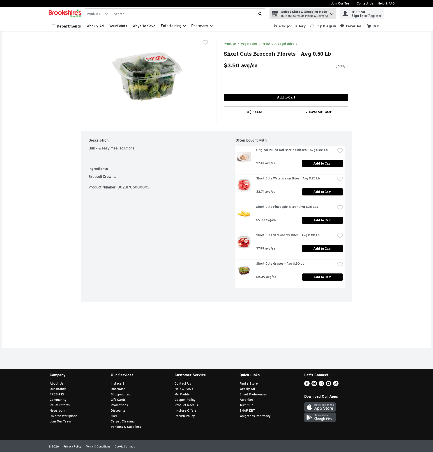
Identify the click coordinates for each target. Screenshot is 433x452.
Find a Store (249, 383)
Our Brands (58, 389)
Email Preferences (253, 394)
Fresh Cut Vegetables (278, 44)
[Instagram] (321, 385)
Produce (230, 44)
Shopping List (121, 394)
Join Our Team (341, 3)
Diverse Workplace (63, 416)
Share (257, 112)
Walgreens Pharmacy (255, 416)
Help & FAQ (386, 3)
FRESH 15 (57, 394)
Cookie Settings (125, 446)
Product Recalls (186, 405)
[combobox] (97, 13)
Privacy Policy (72, 446)
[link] (290, 26)
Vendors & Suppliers (126, 427)
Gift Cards (118, 400)
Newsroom (57, 410)
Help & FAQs (184, 389)
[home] (66, 13)
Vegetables (249, 44)
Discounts (118, 410)
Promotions (119, 405)
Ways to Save (144, 26)
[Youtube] (328, 385)
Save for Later (320, 112)
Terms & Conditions (98, 446)
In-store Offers (185, 410)
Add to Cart (286, 97)
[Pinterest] (314, 385)
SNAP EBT (247, 410)
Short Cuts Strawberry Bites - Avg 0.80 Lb (288, 235)
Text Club (246, 405)
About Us (56, 383)
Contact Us (365, 3)
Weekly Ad (95, 26)
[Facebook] (307, 385)
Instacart (117, 383)
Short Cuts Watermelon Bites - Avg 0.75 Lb (288, 178)
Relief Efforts (60, 405)
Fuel (114, 416)
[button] (332, 12)
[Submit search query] (260, 13)
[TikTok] (336, 385)
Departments (69, 26)
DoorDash (118, 389)
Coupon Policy (185, 400)
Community (58, 400)
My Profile (182, 394)
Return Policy (185, 416)
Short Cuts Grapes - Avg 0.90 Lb (280, 263)
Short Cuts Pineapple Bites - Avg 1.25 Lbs (287, 207)
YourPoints (118, 26)
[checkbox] (205, 42)
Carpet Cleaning (123, 421)
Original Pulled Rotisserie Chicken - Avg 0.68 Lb (292, 150)
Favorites (246, 400)
